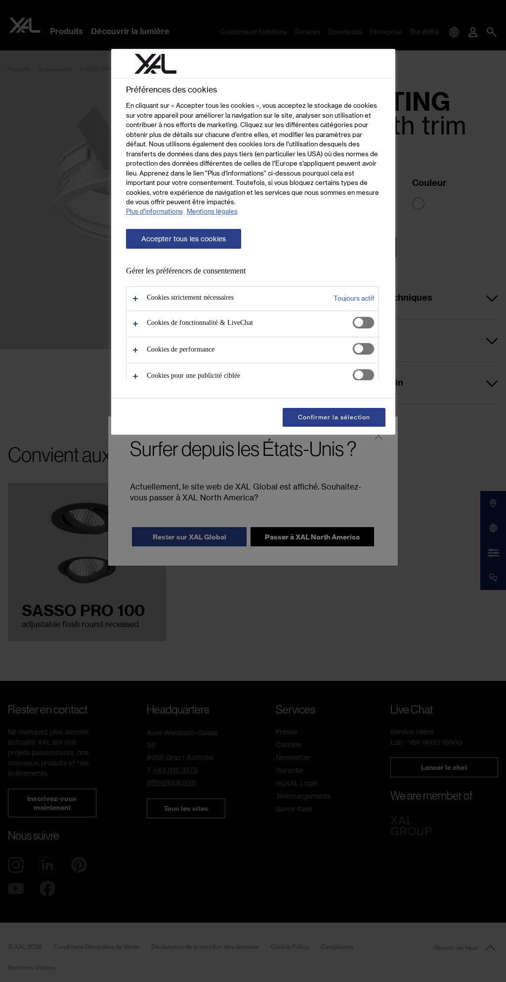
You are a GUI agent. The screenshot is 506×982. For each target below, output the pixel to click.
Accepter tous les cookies (183, 238)
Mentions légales (212, 211)
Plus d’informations (154, 211)
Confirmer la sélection (334, 417)
